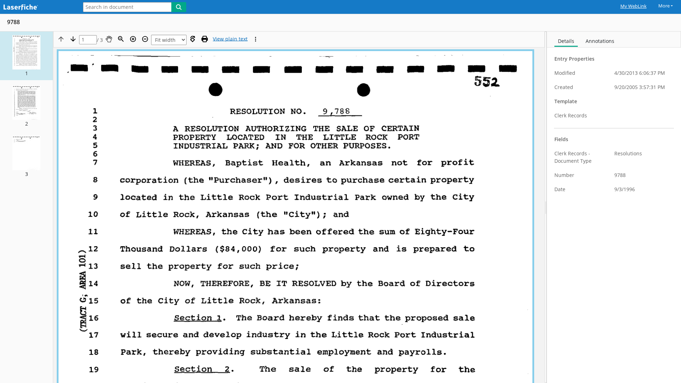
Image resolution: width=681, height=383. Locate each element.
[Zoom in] (133, 39)
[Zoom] (121, 39)
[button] (26, 56)
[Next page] (73, 39)
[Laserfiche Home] (37, 7)
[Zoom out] (145, 39)
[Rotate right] (193, 39)
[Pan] (109, 39)
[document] (614, 207)
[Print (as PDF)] (205, 39)
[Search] (178, 7)
